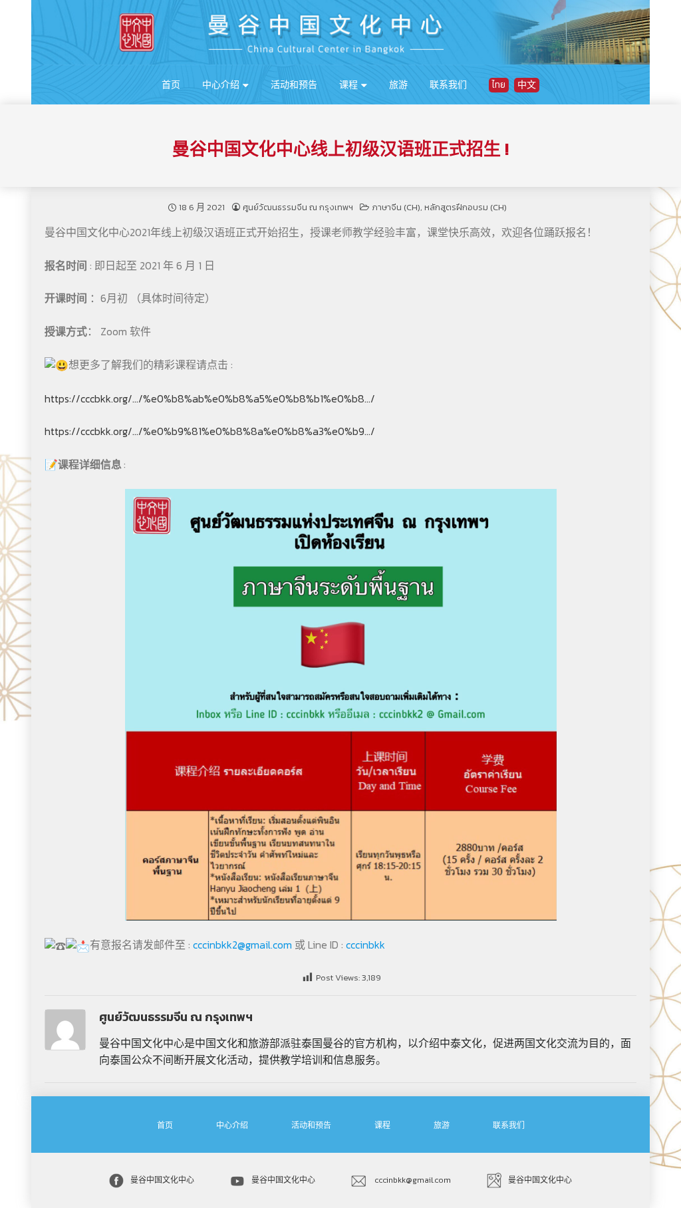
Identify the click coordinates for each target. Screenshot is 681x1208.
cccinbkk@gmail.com (411, 1180)
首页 (171, 85)
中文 (526, 85)
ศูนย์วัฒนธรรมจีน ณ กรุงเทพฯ (298, 207)
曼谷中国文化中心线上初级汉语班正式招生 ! (340, 149)
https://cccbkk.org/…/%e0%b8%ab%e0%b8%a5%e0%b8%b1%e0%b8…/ (210, 398)
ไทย (498, 85)
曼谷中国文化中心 (162, 1180)
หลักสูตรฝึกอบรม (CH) (465, 207)
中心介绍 (220, 85)
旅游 (398, 85)
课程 (348, 85)
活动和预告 (294, 85)
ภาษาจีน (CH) (396, 207)
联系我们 (448, 85)
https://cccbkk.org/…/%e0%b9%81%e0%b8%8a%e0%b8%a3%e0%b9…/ (210, 431)
